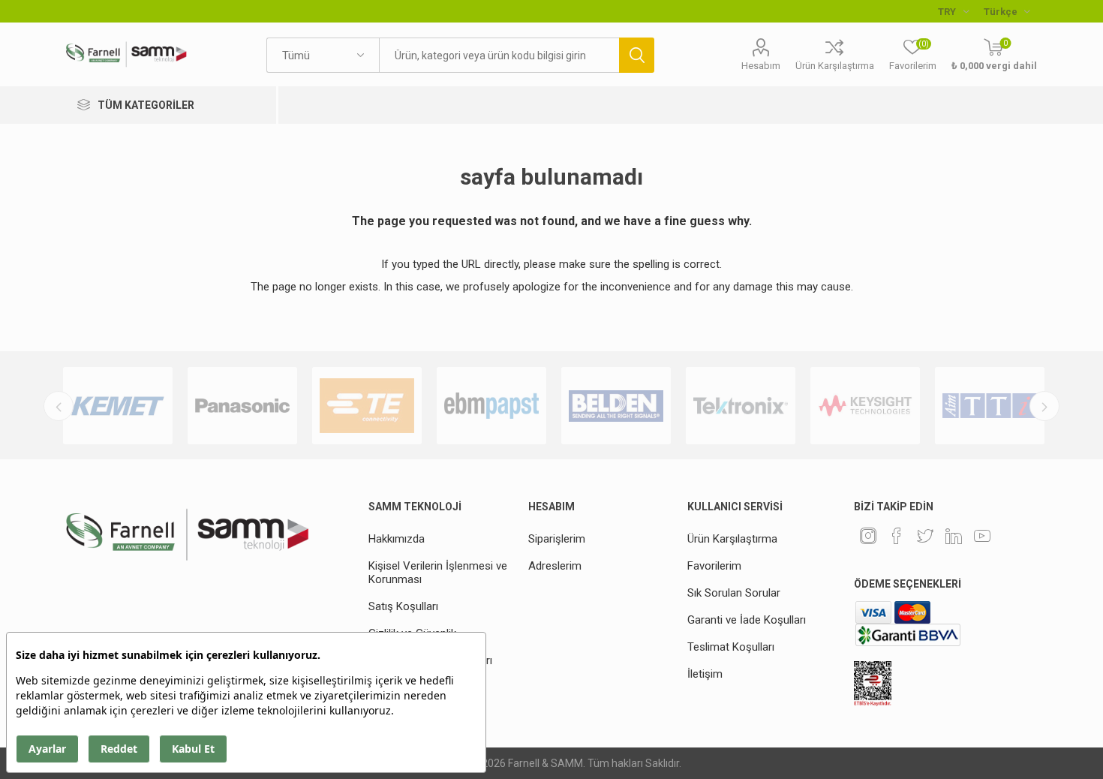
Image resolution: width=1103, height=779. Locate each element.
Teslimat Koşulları (730, 647)
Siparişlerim (556, 539)
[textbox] (499, 55)
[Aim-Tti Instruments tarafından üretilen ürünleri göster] (989, 405)
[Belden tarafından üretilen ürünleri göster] (616, 405)
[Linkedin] (954, 536)
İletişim (705, 674)
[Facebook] (897, 536)
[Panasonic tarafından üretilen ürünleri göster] (242, 405)
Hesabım (760, 65)
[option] (118, 405)
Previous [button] (59, 406)
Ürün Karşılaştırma (834, 65)
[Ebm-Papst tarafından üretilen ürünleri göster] (491, 405)
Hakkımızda (396, 539)
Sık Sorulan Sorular (733, 593)
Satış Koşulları (403, 606)
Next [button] (1044, 406)
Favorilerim (714, 566)
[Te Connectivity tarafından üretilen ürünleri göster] (367, 405)
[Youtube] (982, 536)
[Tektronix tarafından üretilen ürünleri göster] (740, 405)
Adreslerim (555, 566)
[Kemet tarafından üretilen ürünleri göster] (118, 405)
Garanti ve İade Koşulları (746, 620)
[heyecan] (925, 536)
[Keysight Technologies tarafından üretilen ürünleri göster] (865, 405)
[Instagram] (868, 536)
